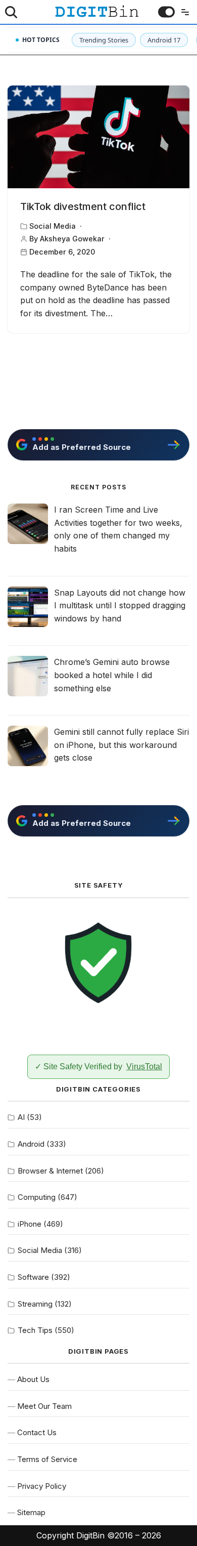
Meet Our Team (44, 1406)
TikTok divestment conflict (82, 206)
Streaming (35, 1304)
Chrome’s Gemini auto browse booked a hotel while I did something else (112, 675)
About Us (33, 1379)
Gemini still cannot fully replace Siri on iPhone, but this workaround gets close (121, 745)
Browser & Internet (50, 1171)
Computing (37, 1197)
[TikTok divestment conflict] (98, 137)
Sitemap (31, 1512)
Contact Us (37, 1432)
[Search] (11, 12)
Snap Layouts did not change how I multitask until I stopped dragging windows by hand (119, 605)
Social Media (52, 226)
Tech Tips (35, 1330)
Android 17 (163, 40)
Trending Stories (103, 40)
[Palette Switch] (166, 12)
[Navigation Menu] (183, 12)
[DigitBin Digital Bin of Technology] (96, 11)
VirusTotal (144, 1066)
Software (33, 1277)
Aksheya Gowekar (72, 238)
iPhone (29, 1224)
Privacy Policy (41, 1486)
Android (31, 1144)
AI (21, 1117)
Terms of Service (47, 1459)
